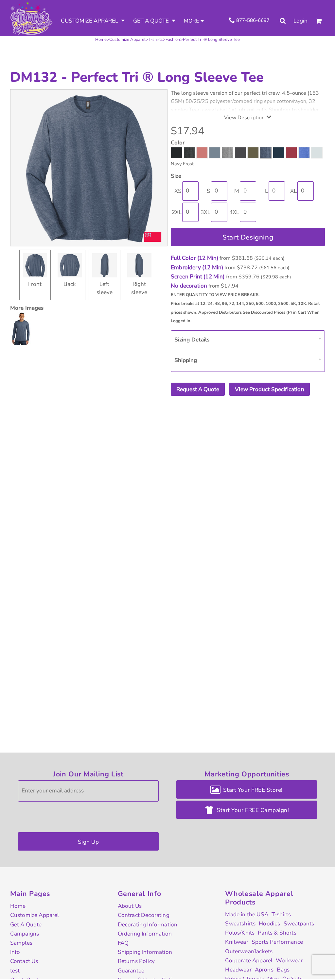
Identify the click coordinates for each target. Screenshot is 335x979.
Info (15, 952)
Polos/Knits (240, 933)
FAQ (123, 943)
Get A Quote (26, 924)
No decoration (189, 286)
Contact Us (24, 961)
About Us (130, 906)
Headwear (238, 969)
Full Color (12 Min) (194, 258)
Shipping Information (145, 952)
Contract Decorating (143, 915)
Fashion (173, 39)
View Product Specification (269, 389)
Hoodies (269, 923)
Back (69, 284)
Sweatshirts (240, 923)
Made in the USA (246, 914)
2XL (177, 212)
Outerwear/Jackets (249, 951)
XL (293, 191)
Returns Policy (136, 961)
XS (178, 191)
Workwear (289, 960)
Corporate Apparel (249, 960)
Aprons (264, 969)
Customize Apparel (127, 39)
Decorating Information (148, 924)
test (15, 970)
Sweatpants (299, 923)
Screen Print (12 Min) (198, 276)
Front (35, 284)
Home (101, 39)
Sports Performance (277, 942)
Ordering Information (145, 934)
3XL (205, 212)
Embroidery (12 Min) (197, 267)
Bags (283, 969)
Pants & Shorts (277, 933)
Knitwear (236, 942)
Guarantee (131, 970)
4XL (234, 212)
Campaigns (24, 934)
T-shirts (156, 39)
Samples (21, 943)
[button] (93, 21)
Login (300, 21)
